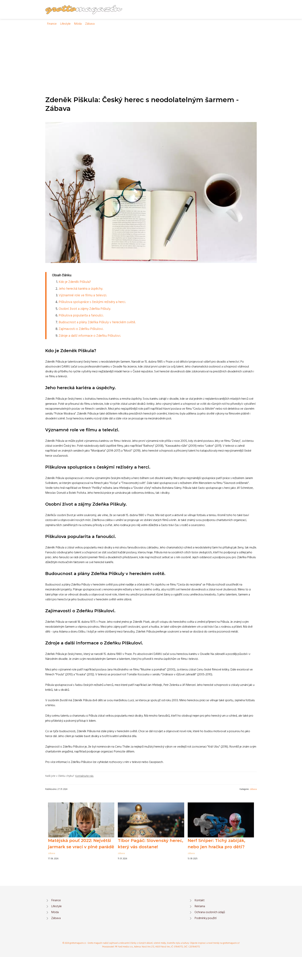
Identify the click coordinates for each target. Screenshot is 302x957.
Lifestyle (65, 23)
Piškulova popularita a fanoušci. (81, 315)
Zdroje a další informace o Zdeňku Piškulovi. (90, 335)
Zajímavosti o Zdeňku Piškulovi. (81, 329)
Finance (52, 23)
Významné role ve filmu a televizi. (83, 295)
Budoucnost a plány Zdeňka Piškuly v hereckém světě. (97, 322)
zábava (253, 789)
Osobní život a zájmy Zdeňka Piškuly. (85, 309)
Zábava (90, 23)
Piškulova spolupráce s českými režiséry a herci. (92, 302)
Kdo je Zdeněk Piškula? (75, 282)
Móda (78, 23)
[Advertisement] (151, 52)
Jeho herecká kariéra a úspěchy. (81, 288)
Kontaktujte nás (84, 776)
